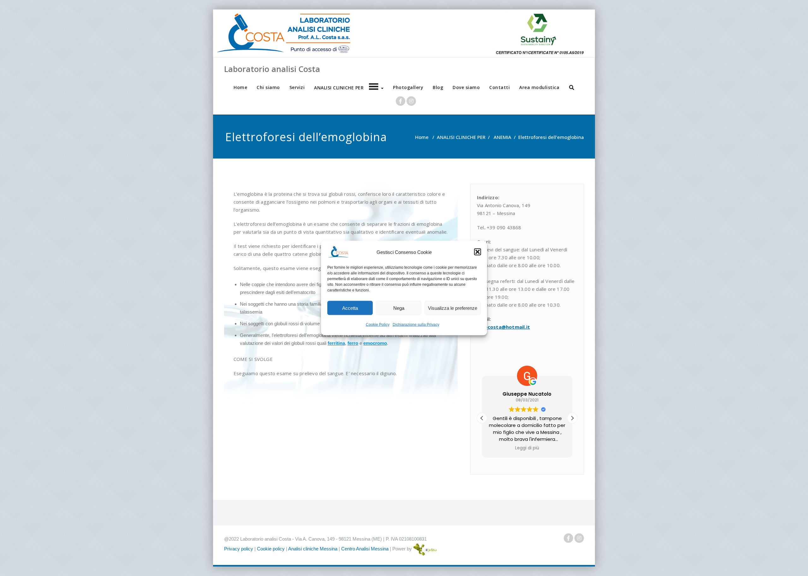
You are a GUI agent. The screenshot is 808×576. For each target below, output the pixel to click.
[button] (477, 252)
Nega (398, 307)
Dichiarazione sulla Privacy (416, 324)
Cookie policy (271, 548)
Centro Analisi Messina (365, 548)
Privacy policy (238, 548)
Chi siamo (268, 87)
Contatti (499, 87)
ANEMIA (502, 137)
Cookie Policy (377, 324)
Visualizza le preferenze (452, 307)
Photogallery (408, 87)
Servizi (297, 87)
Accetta (350, 307)
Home (240, 87)
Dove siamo (466, 87)
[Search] (572, 87)
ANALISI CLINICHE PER (461, 137)
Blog (438, 87)
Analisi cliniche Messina (312, 548)
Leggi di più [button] (527, 448)
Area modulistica (539, 87)
